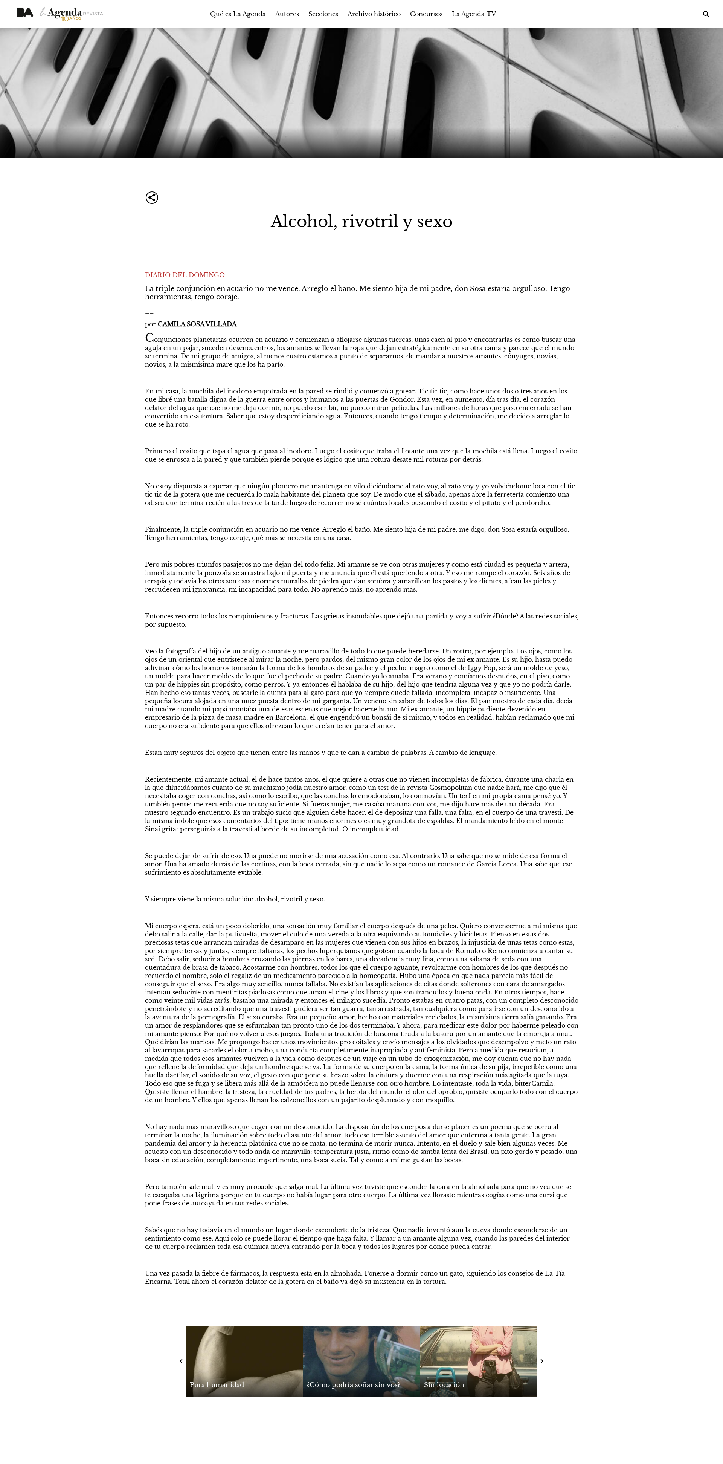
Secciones (323, 14)
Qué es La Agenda (238, 14)
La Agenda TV (474, 14)
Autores (287, 14)
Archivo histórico (374, 14)
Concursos (426, 14)
